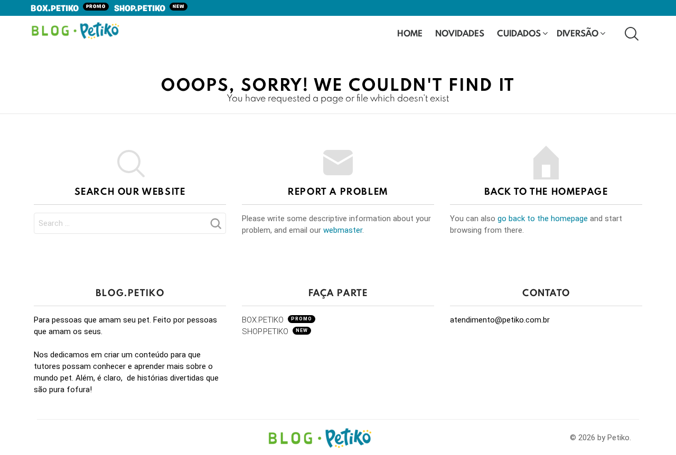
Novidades (459, 33)
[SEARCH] (631, 33)
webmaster (342, 230)
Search (215, 226)
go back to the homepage (542, 218)
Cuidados (519, 33)
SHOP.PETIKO (149, 9)
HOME (409, 33)
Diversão (577, 33)
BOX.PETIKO (68, 9)
